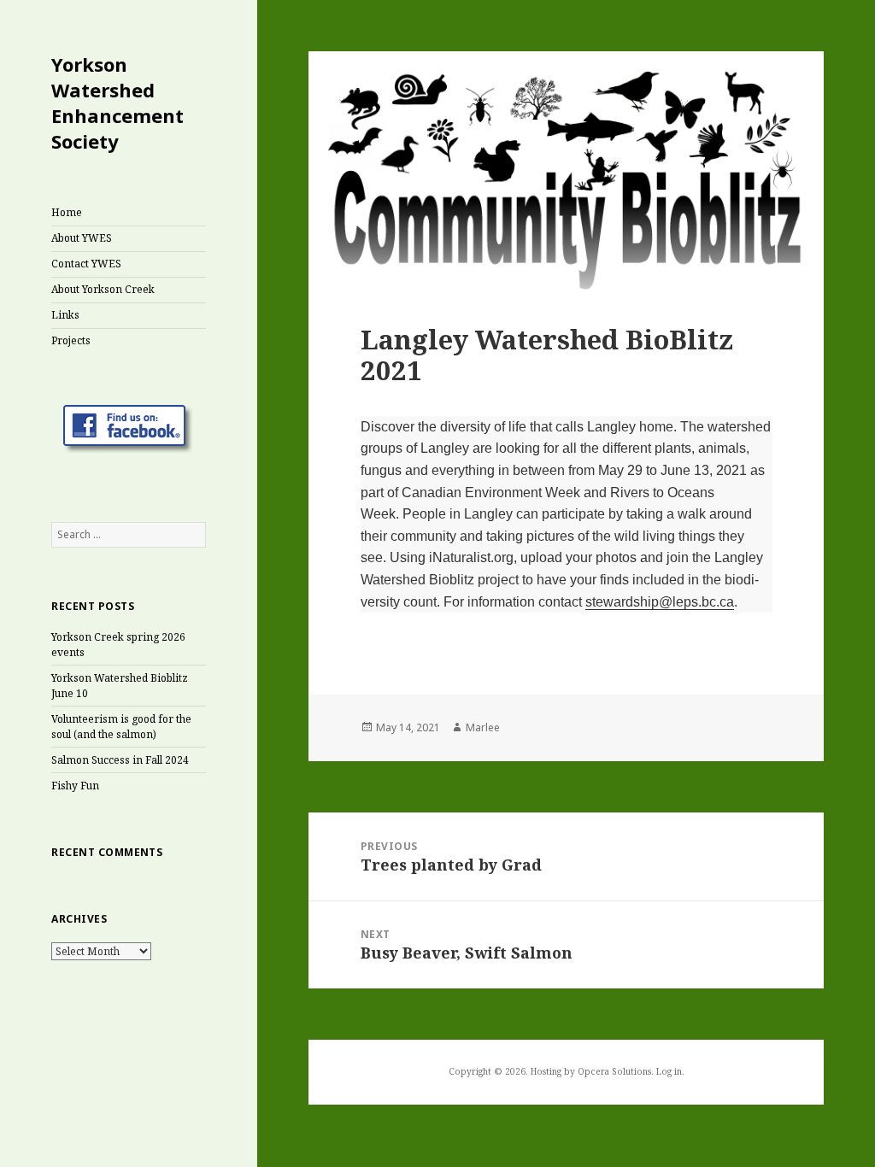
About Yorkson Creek (103, 289)
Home (66, 212)
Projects (71, 340)
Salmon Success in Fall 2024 (120, 760)
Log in (669, 1071)
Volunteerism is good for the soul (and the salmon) (121, 727)
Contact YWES (86, 263)
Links (65, 315)
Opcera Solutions (614, 1071)
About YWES (81, 238)
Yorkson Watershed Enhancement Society (117, 102)
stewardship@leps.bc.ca (659, 602)
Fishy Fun (75, 785)
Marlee (483, 727)
